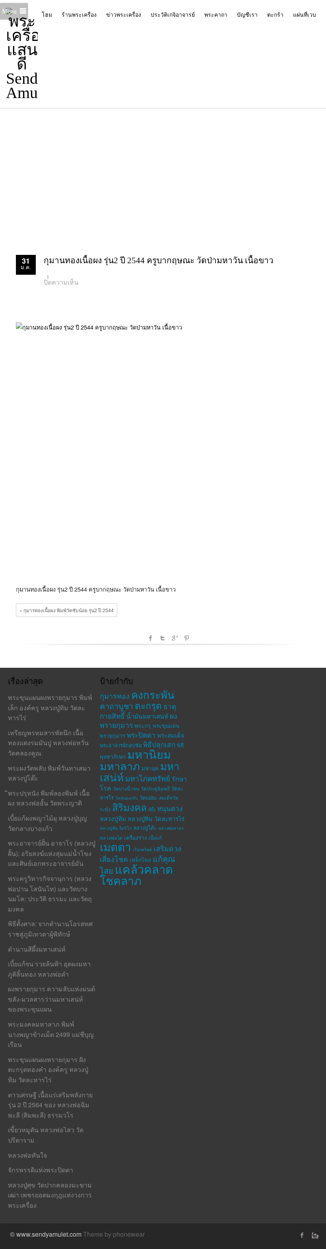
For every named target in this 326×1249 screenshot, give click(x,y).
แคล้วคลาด (144, 868)
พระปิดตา (141, 735)
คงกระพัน (153, 694)
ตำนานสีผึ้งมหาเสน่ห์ (37, 949)
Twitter (163, 638)
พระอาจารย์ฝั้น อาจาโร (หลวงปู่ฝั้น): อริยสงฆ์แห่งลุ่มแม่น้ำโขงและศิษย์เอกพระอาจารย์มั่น (51, 853)
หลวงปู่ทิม (113, 818)
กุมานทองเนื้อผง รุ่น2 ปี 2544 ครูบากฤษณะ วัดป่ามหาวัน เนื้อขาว (159, 260)
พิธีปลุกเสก (159, 744)
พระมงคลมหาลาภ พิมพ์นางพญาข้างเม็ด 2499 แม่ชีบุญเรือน (51, 1034)
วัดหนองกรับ (126, 798)
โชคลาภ (121, 880)
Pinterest (186, 638)
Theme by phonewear (114, 1234)
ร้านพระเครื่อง (79, 14)
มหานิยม (149, 754)
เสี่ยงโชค (114, 859)
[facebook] (302, 1235)
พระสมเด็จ (170, 735)
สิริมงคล (129, 807)
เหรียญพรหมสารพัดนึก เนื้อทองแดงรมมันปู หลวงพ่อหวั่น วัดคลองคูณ (48, 742)
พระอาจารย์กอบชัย (121, 745)
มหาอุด (150, 768)
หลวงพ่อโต (111, 837)
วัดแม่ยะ (148, 797)
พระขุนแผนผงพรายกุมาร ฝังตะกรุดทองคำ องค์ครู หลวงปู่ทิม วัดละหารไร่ (48, 1069)
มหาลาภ (120, 765)
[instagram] (314, 1235)
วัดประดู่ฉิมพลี (155, 788)
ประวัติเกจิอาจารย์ (173, 14)
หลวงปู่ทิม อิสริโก (116, 828)
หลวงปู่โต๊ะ (145, 827)
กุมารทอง (115, 695)
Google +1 (174, 638)
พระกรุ (142, 725)
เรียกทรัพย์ (142, 849)
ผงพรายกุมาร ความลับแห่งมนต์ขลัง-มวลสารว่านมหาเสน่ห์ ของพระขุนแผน (51, 999)
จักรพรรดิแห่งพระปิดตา (40, 1169)
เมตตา (115, 846)
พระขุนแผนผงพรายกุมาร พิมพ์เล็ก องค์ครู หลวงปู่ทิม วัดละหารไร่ (50, 707)
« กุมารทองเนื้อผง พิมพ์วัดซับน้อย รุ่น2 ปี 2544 (66, 610)
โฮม (47, 14)
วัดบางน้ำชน (126, 788)
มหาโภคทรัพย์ (147, 778)
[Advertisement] (163, 167)
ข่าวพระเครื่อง (123, 14)
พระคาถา (215, 14)
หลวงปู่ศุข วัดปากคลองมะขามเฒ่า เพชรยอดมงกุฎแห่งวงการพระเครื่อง (50, 1195)
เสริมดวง (167, 848)
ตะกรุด (148, 705)
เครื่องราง (135, 837)
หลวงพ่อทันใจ (27, 1155)
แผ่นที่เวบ (304, 14)
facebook (151, 638)
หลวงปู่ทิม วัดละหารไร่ (156, 818)
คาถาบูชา (116, 705)
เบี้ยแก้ (155, 837)
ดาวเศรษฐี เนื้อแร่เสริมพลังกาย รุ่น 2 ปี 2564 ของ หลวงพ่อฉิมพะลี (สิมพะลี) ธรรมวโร (50, 1105)
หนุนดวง (169, 808)
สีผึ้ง (151, 809)
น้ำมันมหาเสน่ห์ (147, 715)
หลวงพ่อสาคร (171, 828)
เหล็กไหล (140, 860)
